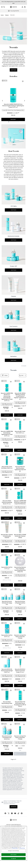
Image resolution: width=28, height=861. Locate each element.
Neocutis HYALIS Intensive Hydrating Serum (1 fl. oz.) (7, 502)
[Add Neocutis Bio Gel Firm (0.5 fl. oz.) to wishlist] (10, 623)
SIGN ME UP (13, 806)
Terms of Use (22, 848)
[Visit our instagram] (12, 813)
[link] (22, 7)
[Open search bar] (4, 7)
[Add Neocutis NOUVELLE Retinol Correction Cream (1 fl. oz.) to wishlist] (24, 657)
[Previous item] (2, 101)
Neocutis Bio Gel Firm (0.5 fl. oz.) (6, 635)
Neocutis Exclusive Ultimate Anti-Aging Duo (7, 603)
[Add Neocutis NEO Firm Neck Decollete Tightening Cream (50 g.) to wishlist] (24, 455)
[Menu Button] (1, 7)
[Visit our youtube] (15, 813)
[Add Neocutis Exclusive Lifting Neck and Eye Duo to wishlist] (24, 590)
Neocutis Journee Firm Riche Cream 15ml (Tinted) (20, 636)
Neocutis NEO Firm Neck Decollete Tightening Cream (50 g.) (20, 469)
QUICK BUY (13, 119)
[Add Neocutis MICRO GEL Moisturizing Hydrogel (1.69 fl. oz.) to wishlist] (10, 657)
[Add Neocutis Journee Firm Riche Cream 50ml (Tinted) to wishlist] (24, 724)
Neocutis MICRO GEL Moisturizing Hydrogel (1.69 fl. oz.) (7, 670)
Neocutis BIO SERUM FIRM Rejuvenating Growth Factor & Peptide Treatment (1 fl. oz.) (20, 396)
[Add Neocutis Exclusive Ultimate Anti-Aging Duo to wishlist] (10, 590)
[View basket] (25, 7)
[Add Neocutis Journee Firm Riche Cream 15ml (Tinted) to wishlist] (24, 623)
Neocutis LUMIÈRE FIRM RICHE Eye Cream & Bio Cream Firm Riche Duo (20, 502)
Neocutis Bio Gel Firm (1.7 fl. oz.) (6, 567)
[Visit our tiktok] (18, 813)
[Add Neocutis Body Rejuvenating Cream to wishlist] (10, 690)
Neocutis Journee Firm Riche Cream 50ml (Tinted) (20, 737)
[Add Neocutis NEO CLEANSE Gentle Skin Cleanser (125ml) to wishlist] (24, 523)
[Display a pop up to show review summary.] (18, 112)
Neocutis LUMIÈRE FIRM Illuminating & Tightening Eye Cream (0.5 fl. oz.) (7, 434)
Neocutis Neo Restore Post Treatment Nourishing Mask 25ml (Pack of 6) (20, 569)
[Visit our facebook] (5, 813)
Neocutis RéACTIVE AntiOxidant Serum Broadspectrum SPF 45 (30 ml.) (20, 704)
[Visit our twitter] (8, 813)
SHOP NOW (13, 70)
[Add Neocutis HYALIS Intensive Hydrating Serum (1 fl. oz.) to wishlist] (10, 489)
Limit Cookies (13, 854)
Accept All (13, 858)
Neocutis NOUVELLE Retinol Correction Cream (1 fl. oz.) (20, 670)
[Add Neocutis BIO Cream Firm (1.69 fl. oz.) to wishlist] (24, 420)
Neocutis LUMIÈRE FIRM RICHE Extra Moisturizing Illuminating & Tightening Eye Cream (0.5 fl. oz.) (13, 105)
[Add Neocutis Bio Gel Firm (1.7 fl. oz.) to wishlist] (10, 555)
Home (2, 15)
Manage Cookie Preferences (13, 824)
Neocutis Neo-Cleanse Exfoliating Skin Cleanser (7, 536)
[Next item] (24, 101)
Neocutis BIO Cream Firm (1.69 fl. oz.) (20, 432)
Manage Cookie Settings (13, 850)
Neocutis (13, 370)
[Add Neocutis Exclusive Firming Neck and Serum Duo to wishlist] (10, 724)
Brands (7, 15)
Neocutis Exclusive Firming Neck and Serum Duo (7, 737)
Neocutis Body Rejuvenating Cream (7, 702)
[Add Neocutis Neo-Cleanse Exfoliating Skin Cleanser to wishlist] (10, 523)
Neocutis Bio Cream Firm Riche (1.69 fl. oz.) (7, 467)
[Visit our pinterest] (21, 813)
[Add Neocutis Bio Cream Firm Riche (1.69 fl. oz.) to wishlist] (10, 455)
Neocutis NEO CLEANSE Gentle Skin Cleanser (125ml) (20, 536)
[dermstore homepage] (13, 7)
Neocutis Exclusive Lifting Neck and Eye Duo (20, 603)
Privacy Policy (15, 848)
